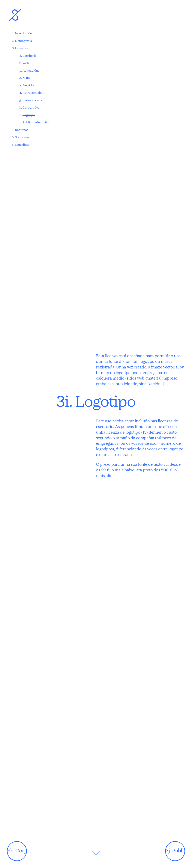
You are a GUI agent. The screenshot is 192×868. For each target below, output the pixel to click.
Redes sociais (32, 100)
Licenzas (21, 48)
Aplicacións (30, 70)
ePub (26, 78)
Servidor (28, 85)
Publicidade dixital (36, 122)
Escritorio (29, 56)
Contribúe (22, 145)
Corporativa (31, 107)
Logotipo (28, 115)
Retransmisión (33, 93)
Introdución (23, 33)
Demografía (23, 41)
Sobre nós (22, 137)
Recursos (21, 130)
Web (25, 63)
